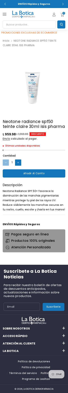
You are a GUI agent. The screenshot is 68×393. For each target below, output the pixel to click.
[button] (5, 14)
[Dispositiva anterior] (5, 4)
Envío (6, 138)
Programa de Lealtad (36, 379)
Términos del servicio (23, 373)
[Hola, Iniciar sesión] (54, 15)
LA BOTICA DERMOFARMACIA (38, 388)
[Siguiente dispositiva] (63, 4)
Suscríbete (53, 307)
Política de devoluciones (34, 361)
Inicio (6, 41)
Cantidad (9, 155)
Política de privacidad (36, 367)
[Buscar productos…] (61, 24)
